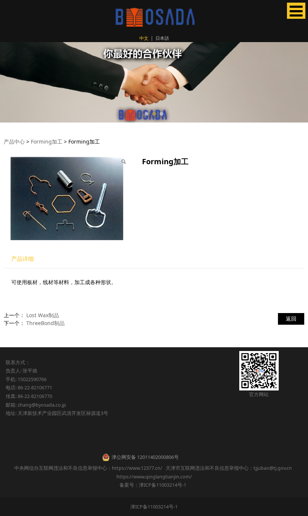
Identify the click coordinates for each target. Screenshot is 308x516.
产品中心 (14, 141)
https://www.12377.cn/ (137, 468)
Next (298, 82)
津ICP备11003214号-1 (154, 507)
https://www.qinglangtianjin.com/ (154, 477)
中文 (143, 38)
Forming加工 (46, 141)
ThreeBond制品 (45, 323)
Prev (10, 82)
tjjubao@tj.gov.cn (273, 468)
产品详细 (22, 259)
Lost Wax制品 (42, 315)
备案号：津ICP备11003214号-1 (154, 485)
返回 (291, 318)
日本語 (162, 38)
